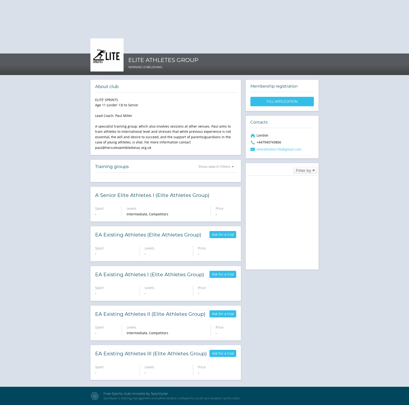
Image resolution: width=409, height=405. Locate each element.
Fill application (282, 101)
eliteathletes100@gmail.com (279, 149)
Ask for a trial (223, 234)
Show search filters (214, 167)
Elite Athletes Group (163, 60)
